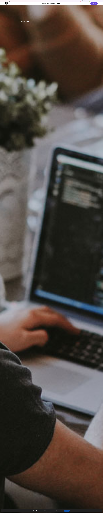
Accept (67, 510)
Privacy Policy (58, 510)
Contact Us (94, 3)
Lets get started (25, 21)
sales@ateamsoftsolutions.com (14, 1)
